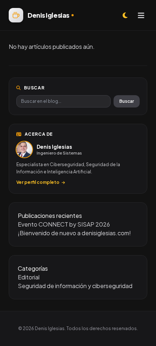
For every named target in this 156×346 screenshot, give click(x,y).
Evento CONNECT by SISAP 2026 (64, 224)
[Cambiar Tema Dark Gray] (125, 15)
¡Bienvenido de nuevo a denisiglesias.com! (74, 233)
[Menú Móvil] (141, 15)
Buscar (126, 101)
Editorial (29, 277)
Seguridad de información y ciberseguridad (75, 286)
